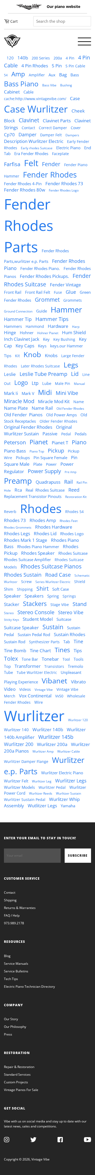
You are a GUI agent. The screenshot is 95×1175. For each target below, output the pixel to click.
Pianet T (60, 443)
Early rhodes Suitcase (37, 148)
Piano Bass (15, 451)
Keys (42, 345)
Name (78, 401)
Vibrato (78, 682)
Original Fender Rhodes (28, 427)
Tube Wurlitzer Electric (37, 672)
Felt (31, 163)
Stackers (35, 604)
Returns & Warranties (20, 908)
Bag (63, 75)
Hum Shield (74, 332)
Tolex (11, 658)
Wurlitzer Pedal (52, 787)
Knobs (51, 355)
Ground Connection (18, 311)
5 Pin (57, 66)
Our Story (11, 1019)
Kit (17, 355)
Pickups (23, 457)
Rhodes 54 (74, 511)
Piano (79, 442)
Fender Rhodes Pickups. (44, 276)
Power (51, 464)
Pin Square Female (50, 457)
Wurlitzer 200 (18, 744)
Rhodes (40, 508)
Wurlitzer (34, 715)
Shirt (42, 588)
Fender (51, 164)
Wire (38, 702)
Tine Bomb (15, 650)
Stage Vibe (59, 604)
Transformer (28, 666)
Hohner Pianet (47, 333)
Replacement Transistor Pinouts (32, 496)
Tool (66, 659)
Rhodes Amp (43, 520)
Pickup (56, 450)
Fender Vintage (65, 285)
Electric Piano (68, 147)
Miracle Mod (19, 401)
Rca (18, 490)
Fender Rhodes (50, 175)
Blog (7, 956)
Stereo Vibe (70, 612)
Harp (75, 326)
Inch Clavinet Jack (21, 339)
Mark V (28, 393)
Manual (79, 383)
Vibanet (54, 681)
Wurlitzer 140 (16, 729)
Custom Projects (16, 1082)
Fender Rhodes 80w (24, 190)
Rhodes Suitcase (73, 553)
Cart (14, 21)
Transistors (54, 666)
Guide (41, 311)
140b (22, 58)
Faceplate (60, 153)
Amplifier (37, 75)
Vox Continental (35, 696)
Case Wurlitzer (36, 108)
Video (10, 689)
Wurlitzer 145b (55, 736)
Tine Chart (40, 650)
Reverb (10, 511)
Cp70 (9, 135)
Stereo (9, 613)
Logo (21, 383)
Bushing (66, 85)
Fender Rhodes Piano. (40, 268)
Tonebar (50, 659)
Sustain (52, 627)
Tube (8, 672)
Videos (25, 689)
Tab (66, 641)
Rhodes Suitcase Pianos (51, 566)
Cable (28, 92)
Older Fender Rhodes (58, 421)
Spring (53, 596)
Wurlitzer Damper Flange (26, 761)
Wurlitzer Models (19, 787)
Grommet (47, 299)
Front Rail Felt (37, 292)
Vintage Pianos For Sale (21, 1090)
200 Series (41, 58)
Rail (68, 481)
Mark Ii (11, 393)
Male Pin (62, 383)
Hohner (27, 332)
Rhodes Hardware (53, 527)
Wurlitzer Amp (43, 751)
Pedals (81, 433)
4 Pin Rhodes (34, 66)
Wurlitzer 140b (47, 729)
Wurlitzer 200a (52, 744)
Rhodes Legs (17, 533)
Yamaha (68, 805)
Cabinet (12, 92)
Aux (52, 74)
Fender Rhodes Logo (64, 190)
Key (46, 339)
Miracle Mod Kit (54, 401)
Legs (71, 364)
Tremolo (75, 666)
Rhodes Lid (45, 533)
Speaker (12, 596)
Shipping (25, 589)
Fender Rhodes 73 (64, 183)
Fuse (58, 292)
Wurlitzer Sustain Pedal (24, 799)
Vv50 (59, 696)
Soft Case (60, 589)
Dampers (72, 135)
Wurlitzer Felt (16, 781)
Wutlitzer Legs (42, 806)
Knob (32, 354)
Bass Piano (21, 83)
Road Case (58, 574)
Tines (62, 649)
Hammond (35, 326)
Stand (80, 604)
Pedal (66, 434)
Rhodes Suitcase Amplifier (27, 559)
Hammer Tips (52, 319)
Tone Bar (30, 659)
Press (8, 1034)
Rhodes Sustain (22, 574)
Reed (73, 490)
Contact (28, 127)
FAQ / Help (12, 915)
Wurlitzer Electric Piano (62, 772)
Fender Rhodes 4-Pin (23, 183)
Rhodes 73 (15, 520)
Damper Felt (51, 135)
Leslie (10, 374)
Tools (78, 659)
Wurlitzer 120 (78, 720)
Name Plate (16, 408)
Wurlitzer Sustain (68, 793)
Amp (18, 73)
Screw (26, 581)
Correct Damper (53, 127)
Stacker (11, 604)
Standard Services (17, 1074)
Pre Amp (71, 472)
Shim (8, 589)
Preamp (18, 481)
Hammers (13, 326)
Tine (78, 641)
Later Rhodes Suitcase (40, 366)
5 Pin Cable (75, 66)
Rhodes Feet (69, 521)
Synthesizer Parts (44, 642)
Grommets (72, 300)
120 (10, 57)
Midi (45, 392)
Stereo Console (35, 612)
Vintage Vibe (44, 689)
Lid (75, 373)
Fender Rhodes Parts (28, 225)
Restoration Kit (76, 497)
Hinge (10, 332)
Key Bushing (64, 339)
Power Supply (44, 471)
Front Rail (12, 292)
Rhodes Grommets (17, 527)
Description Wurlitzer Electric (33, 141)
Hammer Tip (18, 319)
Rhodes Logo (72, 533)
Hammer (66, 310)
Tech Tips (11, 979)
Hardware (58, 326)
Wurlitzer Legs (71, 780)
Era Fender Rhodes (31, 153)
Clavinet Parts (57, 121)
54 (6, 75)
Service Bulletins (16, 971)
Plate (37, 464)
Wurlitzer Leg (41, 781)
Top (7, 666)
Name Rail (42, 408)
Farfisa (12, 164)
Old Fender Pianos (23, 415)
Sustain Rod (14, 641)
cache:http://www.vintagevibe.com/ (35, 98)
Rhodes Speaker (38, 553)
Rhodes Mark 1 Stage (25, 540)
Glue (71, 292)
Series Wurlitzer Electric (52, 582)
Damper (27, 134)
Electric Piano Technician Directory (29, 986)
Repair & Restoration (19, 1067)
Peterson (15, 442)
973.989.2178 (14, 923)
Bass (74, 74)
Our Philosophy (15, 1026)
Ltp (35, 383)
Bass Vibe (49, 85)
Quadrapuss (48, 482)
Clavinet (29, 120)
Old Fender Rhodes (70, 408)
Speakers (34, 596)
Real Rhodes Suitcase (45, 490)
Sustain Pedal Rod (34, 634)
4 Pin (70, 58)
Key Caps (25, 346)
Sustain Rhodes (69, 634)
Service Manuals (16, 963)
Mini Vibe (67, 393)
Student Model (38, 619)
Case (75, 98)
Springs (69, 596)
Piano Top (37, 451)
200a (58, 58)
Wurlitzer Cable (68, 751)
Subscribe (78, 855)
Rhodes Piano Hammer (38, 546)
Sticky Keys (11, 620)
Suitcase (63, 619)
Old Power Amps (61, 414)
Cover (76, 127)
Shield (79, 581)
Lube (46, 383)
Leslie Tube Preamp (43, 373)
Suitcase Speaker (21, 627)
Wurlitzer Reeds (40, 793)
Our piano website (63, 6)
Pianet (39, 441)
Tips (78, 650)
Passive (50, 434)
